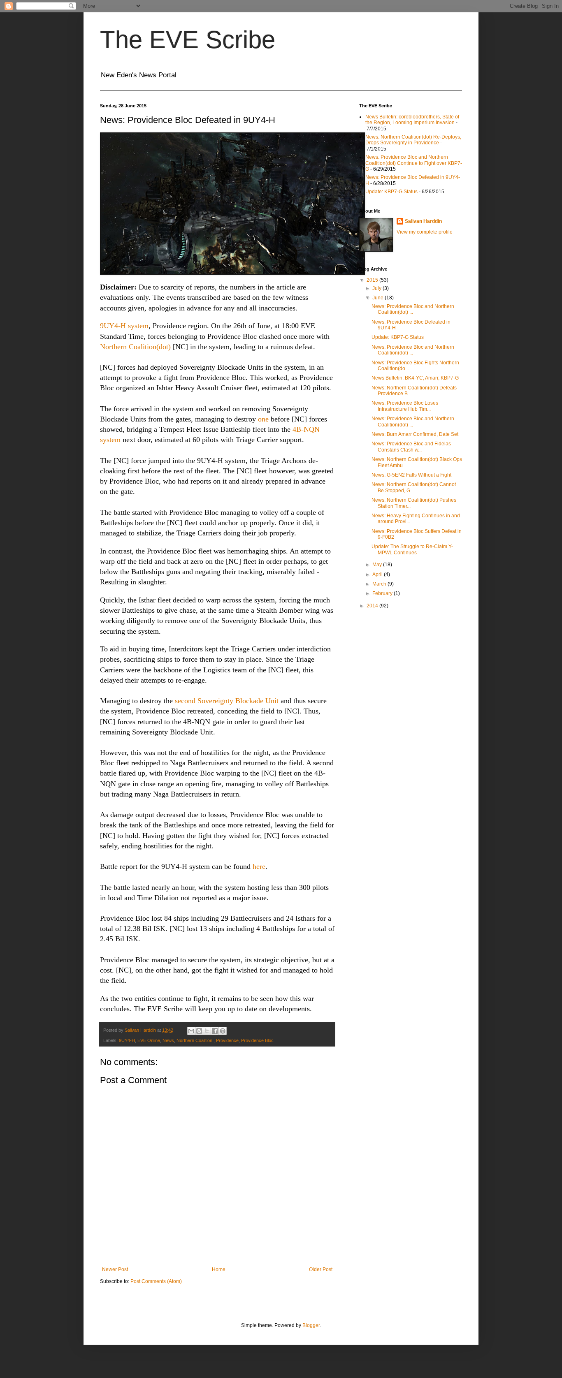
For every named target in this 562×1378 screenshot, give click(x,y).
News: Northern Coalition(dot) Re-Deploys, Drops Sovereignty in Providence (413, 140)
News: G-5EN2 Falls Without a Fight (411, 475)
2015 (373, 280)
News (168, 1040)
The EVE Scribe (187, 39)
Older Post (320, 1269)
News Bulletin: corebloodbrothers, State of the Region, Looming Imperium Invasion (412, 119)
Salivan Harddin (423, 221)
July (377, 288)
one (263, 419)
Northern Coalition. (195, 1040)
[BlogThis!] (199, 1031)
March (380, 584)
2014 (373, 606)
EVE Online (148, 1040)
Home (218, 1269)
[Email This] (191, 1031)
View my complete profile (425, 232)
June (378, 298)
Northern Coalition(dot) (135, 347)
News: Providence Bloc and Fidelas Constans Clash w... (411, 446)
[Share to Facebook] (215, 1031)
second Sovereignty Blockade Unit (227, 701)
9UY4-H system (124, 326)
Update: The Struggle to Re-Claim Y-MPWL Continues (412, 549)
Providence (227, 1040)
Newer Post (115, 1269)
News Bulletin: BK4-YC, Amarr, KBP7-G (415, 378)
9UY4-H (127, 1040)
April (378, 574)
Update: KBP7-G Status (391, 192)
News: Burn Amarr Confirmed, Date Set (415, 434)
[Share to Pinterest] (222, 1031)
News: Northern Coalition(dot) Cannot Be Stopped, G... (414, 487)
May (377, 564)
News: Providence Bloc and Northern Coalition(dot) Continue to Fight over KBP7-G (413, 163)
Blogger (311, 1325)
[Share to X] (207, 1031)
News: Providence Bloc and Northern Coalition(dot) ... (413, 309)
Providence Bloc (257, 1040)
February (383, 593)
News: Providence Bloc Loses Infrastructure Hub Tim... (405, 406)
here (259, 866)
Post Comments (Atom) (156, 1281)
